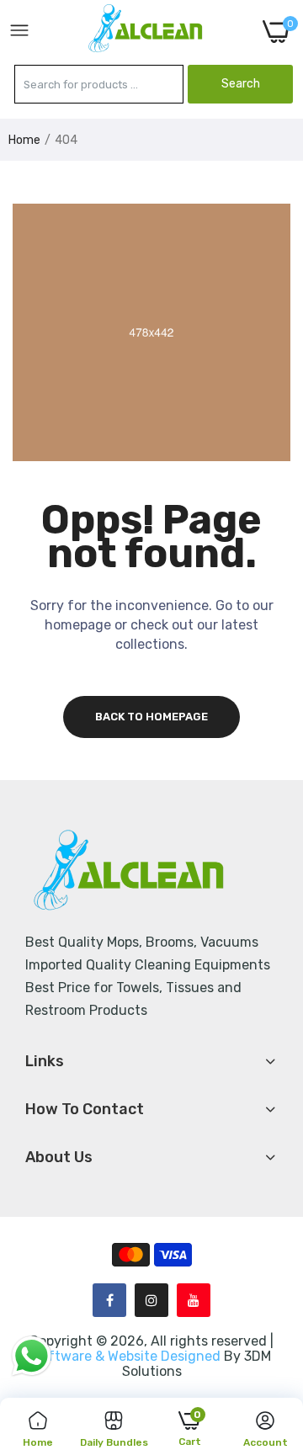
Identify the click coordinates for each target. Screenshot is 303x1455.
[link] (269, 1316)
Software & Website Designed (128, 1356)
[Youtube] (193, 1300)
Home (24, 140)
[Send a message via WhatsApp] (31, 1356)
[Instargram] (151, 1300)
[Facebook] (109, 1300)
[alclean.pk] (146, 31)
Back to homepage (151, 716)
